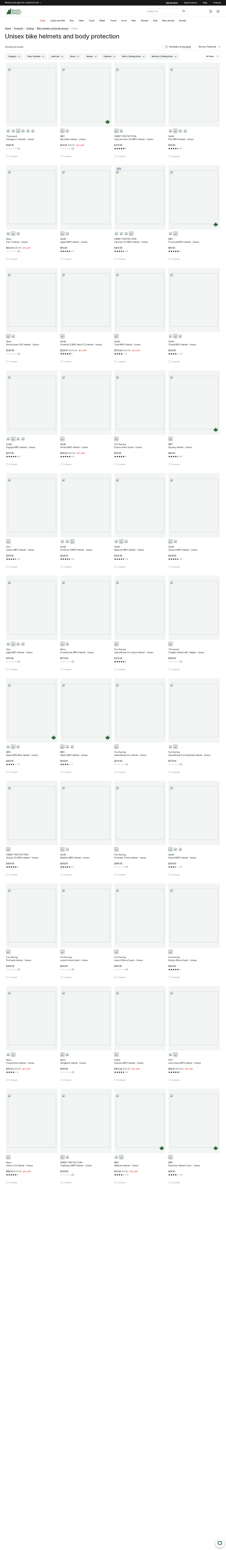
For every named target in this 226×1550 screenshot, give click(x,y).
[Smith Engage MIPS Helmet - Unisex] (32, 417)
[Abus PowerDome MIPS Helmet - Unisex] (86, 623)
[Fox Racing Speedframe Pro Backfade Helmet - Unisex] (194, 725)
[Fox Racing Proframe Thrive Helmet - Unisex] (140, 828)
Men (134, 20)
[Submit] (183, 11)
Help (205, 3)
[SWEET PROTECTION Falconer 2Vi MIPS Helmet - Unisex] (140, 212)
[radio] (8, 131)
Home (8, 28)
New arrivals (168, 20)
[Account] (218, 11)
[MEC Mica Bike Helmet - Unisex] (86, 110)
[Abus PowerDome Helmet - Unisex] (32, 1033)
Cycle (92, 20)
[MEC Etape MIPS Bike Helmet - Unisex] (32, 725)
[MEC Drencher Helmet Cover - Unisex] (194, 1136)
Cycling (30, 28)
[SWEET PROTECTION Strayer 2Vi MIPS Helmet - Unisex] (32, 828)
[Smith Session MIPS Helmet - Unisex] (194, 520)
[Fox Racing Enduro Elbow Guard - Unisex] (194, 931)
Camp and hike (57, 20)
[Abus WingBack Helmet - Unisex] (86, 1033)
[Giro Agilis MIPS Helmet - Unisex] (32, 623)
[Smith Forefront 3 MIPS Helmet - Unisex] (86, 520)
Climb (81, 20)
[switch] (172, 46)
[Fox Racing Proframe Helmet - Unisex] (32, 931)
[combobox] (174, 11)
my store (186, 46)
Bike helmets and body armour (52, 28)
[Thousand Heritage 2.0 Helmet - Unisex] (32, 110)
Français (217, 3)
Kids (155, 20)
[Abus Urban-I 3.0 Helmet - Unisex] (32, 1136)
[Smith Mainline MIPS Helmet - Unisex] (86, 828)
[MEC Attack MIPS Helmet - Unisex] (86, 725)
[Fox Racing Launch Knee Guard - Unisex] (86, 931)
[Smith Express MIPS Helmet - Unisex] (140, 1033)
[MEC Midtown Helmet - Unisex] (140, 1136)
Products (18, 28)
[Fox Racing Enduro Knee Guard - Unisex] (140, 417)
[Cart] (211, 11)
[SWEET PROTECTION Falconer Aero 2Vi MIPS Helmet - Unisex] (140, 110)
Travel (113, 20)
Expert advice (190, 3)
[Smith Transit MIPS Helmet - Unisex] (194, 315)
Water (102, 20)
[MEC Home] (14, 11)
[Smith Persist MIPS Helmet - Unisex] (86, 417)
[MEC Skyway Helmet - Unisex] (194, 417)
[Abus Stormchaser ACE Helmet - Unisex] (32, 315)
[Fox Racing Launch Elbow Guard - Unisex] (140, 931)
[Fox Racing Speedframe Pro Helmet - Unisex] (140, 725)
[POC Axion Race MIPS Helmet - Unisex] (194, 1033)
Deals (43, 20)
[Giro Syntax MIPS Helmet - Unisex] (32, 520)
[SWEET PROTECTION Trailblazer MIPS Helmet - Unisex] (86, 1136)
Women (144, 20)
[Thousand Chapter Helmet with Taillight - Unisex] (194, 623)
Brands (182, 20)
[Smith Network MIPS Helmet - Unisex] (140, 520)
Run (72, 20)
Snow (124, 20)
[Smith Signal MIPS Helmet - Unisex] (86, 212)
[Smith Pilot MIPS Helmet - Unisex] (194, 110)
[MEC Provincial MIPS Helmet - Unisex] (194, 212)
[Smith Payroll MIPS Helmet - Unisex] (194, 828)
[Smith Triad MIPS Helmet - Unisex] (140, 315)
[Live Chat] (219, 1543)
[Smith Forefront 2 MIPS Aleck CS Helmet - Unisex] (86, 315)
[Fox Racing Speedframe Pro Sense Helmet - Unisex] (140, 623)
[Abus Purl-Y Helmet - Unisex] (32, 212)
